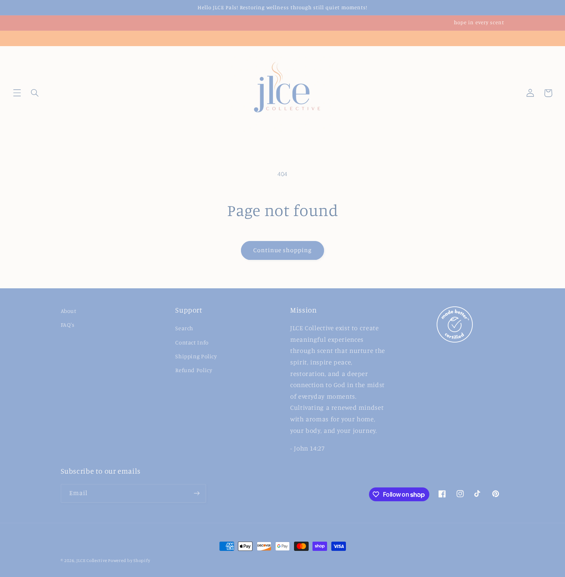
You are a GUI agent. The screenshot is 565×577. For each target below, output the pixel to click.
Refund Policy (193, 370)
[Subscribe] (196, 493)
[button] (17, 93)
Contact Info (192, 342)
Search (184, 328)
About (68, 311)
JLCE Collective (92, 560)
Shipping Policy (196, 356)
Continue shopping (282, 250)
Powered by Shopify (129, 560)
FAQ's (68, 324)
